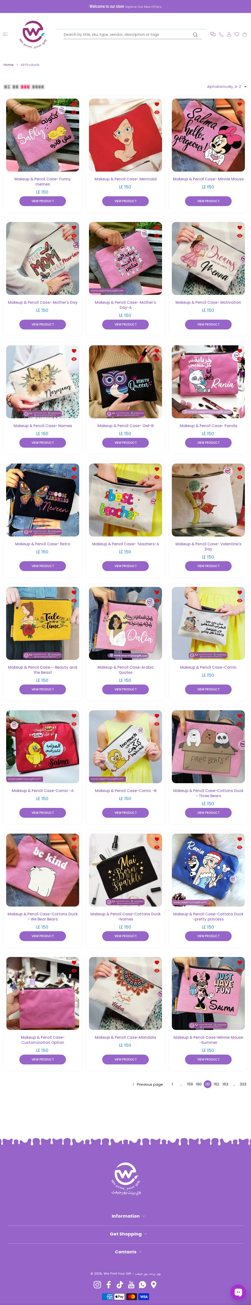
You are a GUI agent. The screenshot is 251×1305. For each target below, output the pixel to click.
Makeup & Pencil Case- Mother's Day (43, 302)
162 (216, 1084)
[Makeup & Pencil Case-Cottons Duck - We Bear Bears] (42, 870)
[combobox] (133, 34)
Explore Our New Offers (144, 7)
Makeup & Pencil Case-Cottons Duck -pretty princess (208, 916)
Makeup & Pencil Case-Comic (208, 667)
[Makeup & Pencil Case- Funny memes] (42, 135)
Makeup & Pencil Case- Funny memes (42, 181)
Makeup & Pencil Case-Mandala (125, 1037)
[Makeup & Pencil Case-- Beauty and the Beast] (42, 623)
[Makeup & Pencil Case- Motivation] (208, 258)
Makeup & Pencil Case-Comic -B (125, 790)
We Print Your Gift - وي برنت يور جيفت (132, 1273)
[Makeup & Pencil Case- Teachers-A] (125, 500)
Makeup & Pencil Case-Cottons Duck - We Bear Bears (43, 916)
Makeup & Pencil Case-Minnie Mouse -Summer (208, 1040)
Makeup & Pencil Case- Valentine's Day (208, 546)
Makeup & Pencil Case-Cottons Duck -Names (125, 916)
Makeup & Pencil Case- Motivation (208, 302)
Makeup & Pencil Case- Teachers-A (125, 544)
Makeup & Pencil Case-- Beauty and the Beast (42, 670)
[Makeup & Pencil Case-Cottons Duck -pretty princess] (208, 870)
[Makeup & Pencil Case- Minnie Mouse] (208, 135)
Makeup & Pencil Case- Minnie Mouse (208, 179)
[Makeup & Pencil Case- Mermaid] (125, 135)
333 (243, 1084)
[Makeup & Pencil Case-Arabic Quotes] (125, 623)
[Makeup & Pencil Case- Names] (42, 381)
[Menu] (5, 34)
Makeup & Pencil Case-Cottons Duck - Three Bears (208, 793)
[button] (213, 34)
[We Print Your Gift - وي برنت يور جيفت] (33, 34)
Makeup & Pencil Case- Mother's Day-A (125, 305)
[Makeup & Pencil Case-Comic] (208, 623)
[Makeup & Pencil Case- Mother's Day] (42, 258)
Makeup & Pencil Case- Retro (42, 544)
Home (8, 65)
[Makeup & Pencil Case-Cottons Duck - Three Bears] (208, 746)
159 (190, 1084)
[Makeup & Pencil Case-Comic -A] (42, 746)
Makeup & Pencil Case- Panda (208, 425)
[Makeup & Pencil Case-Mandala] (125, 993)
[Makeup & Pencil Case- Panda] (208, 381)
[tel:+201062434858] (221, 34)
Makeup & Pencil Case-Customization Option (43, 1040)
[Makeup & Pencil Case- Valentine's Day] (208, 500)
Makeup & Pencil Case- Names (42, 425)
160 (199, 1084)
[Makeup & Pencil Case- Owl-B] (125, 381)
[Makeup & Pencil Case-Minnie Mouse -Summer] (208, 993)
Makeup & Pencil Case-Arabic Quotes (126, 670)
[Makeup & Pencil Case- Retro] (42, 500)
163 (225, 1084)
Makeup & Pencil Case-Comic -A (43, 790)
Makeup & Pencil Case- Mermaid (126, 179)
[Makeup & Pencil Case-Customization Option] (42, 993)
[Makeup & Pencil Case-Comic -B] (125, 746)
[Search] (195, 35)
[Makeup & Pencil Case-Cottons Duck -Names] (125, 870)
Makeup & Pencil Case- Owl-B (125, 425)
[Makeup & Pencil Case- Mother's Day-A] (125, 258)
